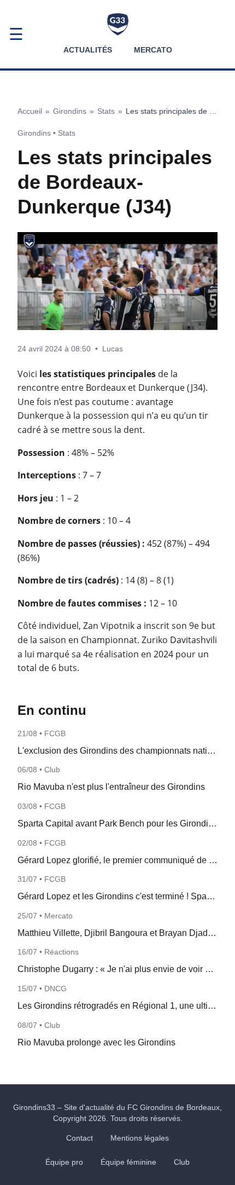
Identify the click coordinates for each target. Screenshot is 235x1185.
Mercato (153, 49)
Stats (106, 111)
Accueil (29, 111)
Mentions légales (139, 1138)
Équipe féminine (128, 1162)
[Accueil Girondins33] (117, 24)
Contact (79, 1138)
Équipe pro (64, 1162)
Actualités (87, 49)
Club (182, 1162)
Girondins (69, 111)
